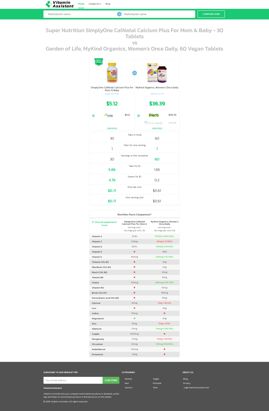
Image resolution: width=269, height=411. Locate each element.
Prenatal (157, 383)
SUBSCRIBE (111, 380)
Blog (108, 3)
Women (128, 379)
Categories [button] (94, 3)
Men (127, 383)
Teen (155, 387)
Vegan (156, 379)
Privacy (187, 383)
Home (81, 3)
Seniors (128, 387)
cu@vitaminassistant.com (196, 387)
